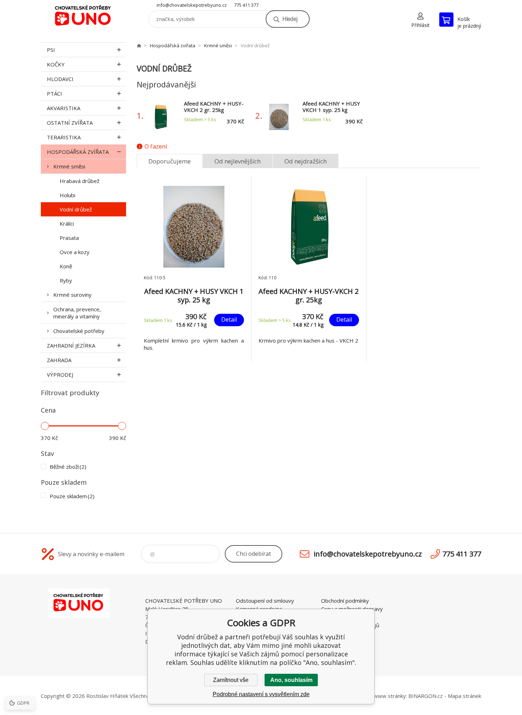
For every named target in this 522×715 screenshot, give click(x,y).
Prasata (69, 237)
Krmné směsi (69, 166)
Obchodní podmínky (345, 600)
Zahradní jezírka (71, 345)
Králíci (67, 223)
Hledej (289, 19)
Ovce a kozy (74, 252)
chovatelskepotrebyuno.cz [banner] (83, 16)
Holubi (67, 195)
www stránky (390, 695)
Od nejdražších (305, 161)
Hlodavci (60, 78)
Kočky (56, 64)
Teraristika (64, 137)
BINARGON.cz (425, 695)
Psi (51, 49)
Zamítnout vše (231, 680)
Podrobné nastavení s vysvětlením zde (261, 694)
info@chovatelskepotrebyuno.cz (192, 5)
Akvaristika (63, 108)
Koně (66, 266)
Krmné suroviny (72, 294)
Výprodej (60, 374)
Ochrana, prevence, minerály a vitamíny (77, 313)
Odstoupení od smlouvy (265, 600)
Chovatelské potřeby (78, 330)
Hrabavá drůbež (79, 180)
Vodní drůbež (76, 209)
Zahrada (59, 360)
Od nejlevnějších (237, 161)
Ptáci (54, 93)
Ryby (66, 280)
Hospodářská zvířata (78, 151)
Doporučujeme (169, 161)
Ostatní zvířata (70, 122)
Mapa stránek (464, 695)
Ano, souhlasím (291, 680)
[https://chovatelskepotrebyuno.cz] (139, 45)
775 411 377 (246, 5)
